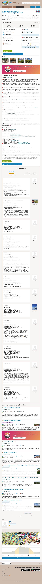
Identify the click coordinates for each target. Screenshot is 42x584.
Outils (3, 6)
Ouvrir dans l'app (8, 51)
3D (37, 543)
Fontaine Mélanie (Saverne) (15, 133)
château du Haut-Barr (11, 112)
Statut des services (17, 581)
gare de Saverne (9, 77)
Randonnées (9, 6)
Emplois (3, 571)
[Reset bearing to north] (39, 537)
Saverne (28, 32)
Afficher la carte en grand (21, 557)
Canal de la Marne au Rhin (23, 142)
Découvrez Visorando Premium (30, 47)
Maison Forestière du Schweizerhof (17, 99)
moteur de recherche (27, 513)
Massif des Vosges (29, 31)
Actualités (3, 573)
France (26, 29)
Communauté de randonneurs (7, 578)
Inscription (33, 6)
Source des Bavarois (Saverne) (15, 134)
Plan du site (4, 569)
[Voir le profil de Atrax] (5, 524)
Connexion (38, 6)
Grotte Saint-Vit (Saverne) (14, 137)
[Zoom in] (39, 534)
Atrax (10, 521)
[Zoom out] (39, 536)
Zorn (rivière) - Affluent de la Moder (24, 143)
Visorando (3, 8)
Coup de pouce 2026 (5, 575)
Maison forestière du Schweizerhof (29, 136)
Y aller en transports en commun (29, 35)
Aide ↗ (14, 6)
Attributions (3, 544)
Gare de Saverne (13, 129)
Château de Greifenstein (34, 107)
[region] (21, 538)
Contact (3, 577)
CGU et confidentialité (5, 567)
